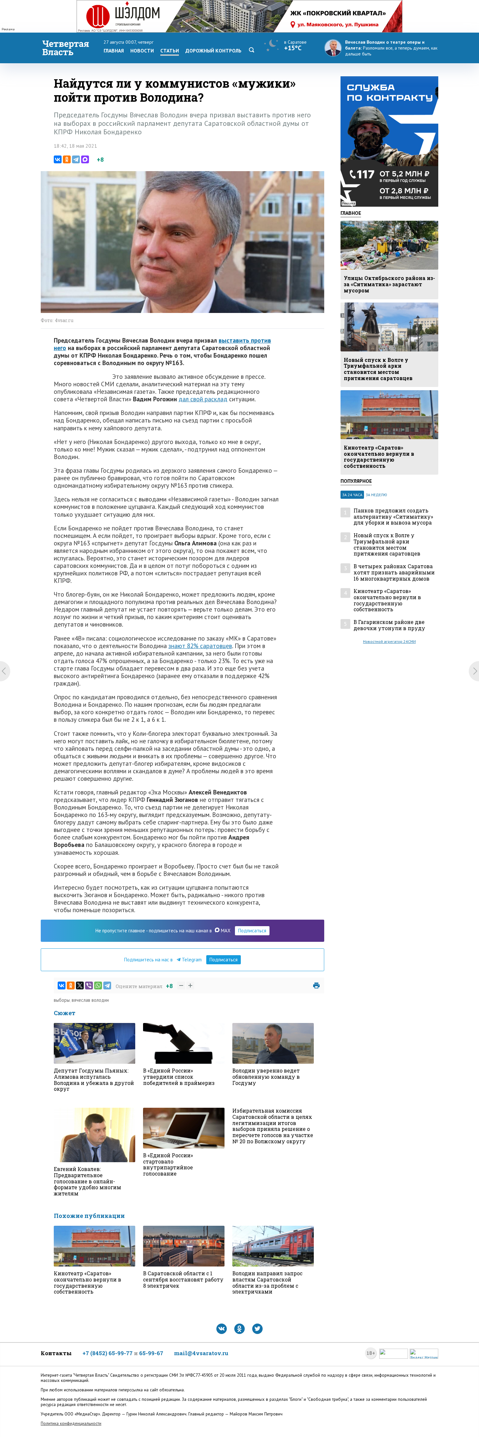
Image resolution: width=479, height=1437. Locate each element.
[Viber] (89, 985)
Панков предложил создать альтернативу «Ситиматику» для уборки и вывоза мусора (393, 517)
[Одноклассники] (67, 159)
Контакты (56, 1353)
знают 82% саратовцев (200, 646)
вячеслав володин (90, 1000)
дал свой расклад (203, 399)
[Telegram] (76, 159)
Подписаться (252, 930)
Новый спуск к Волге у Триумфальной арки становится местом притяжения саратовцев (387, 544)
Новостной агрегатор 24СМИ (389, 641)
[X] (80, 985)
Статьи (169, 50)
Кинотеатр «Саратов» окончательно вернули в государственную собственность (387, 600)
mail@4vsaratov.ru (201, 1353)
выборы (62, 1000)
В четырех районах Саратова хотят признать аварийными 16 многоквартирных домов (394, 572)
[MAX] (85, 159)
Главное (351, 213)
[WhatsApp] (98, 985)
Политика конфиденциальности (71, 1423)
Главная (114, 50)
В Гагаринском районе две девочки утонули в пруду (389, 625)
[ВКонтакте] (58, 159)
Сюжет (64, 1013)
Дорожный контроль (213, 50)
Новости (142, 50)
